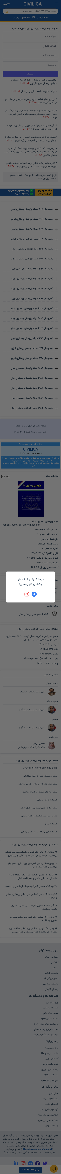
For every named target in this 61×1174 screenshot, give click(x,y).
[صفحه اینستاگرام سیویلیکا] (27, 594)
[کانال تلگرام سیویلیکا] (34, 594)
